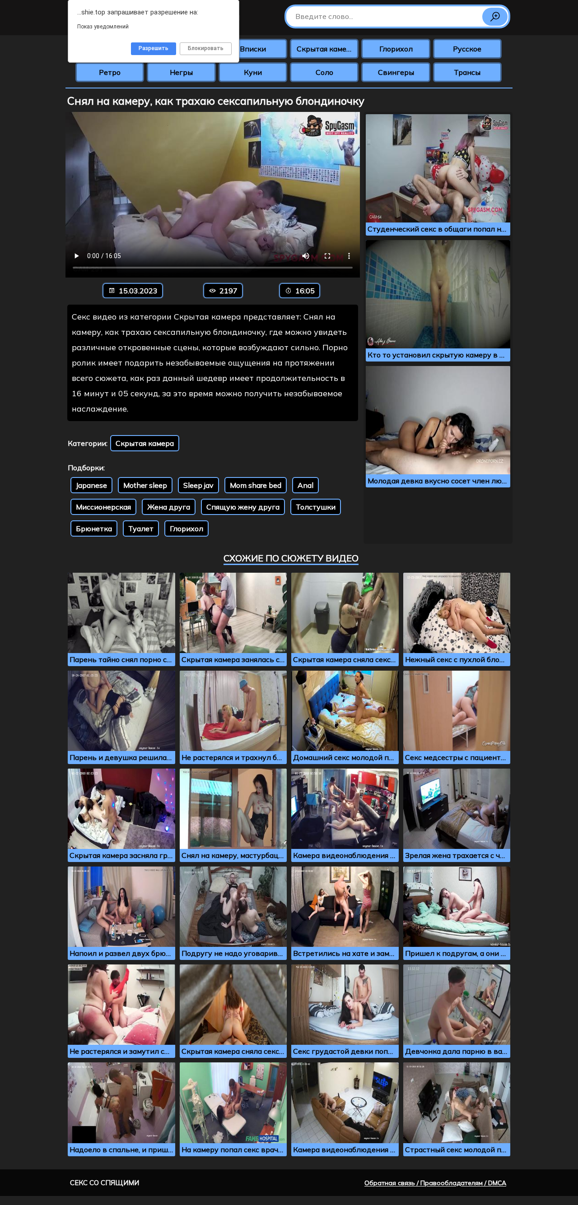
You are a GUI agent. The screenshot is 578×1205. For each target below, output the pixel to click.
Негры (181, 72)
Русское (467, 48)
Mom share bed (255, 485)
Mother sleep (145, 485)
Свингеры (396, 72)
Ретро (110, 72)
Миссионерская (103, 506)
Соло (324, 72)
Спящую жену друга (243, 506)
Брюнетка (94, 528)
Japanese (91, 485)
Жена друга (168, 506)
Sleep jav (198, 485)
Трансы (467, 72)
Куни (253, 72)
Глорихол (396, 48)
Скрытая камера (326, 48)
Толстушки (316, 506)
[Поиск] (495, 17)
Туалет (141, 528)
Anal (305, 485)
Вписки (253, 48)
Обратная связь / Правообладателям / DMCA (435, 1183)
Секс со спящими (104, 1182)
